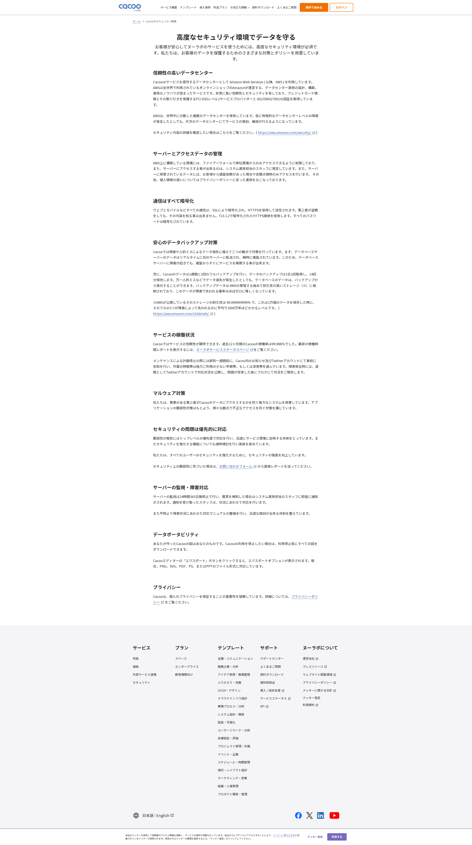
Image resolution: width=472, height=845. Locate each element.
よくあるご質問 (286, 7)
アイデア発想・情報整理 (234, 674)
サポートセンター (272, 658)
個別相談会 (267, 682)
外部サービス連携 (144, 674)
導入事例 (205, 7)
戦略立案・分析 (228, 666)
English (162, 815)
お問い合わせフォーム (235, 466)
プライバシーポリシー (317, 682)
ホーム (136, 21)
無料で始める (314, 7)
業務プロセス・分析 (231, 706)
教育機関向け (184, 674)
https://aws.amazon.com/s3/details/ (181, 313)
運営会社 (309, 658)
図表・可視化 (226, 722)
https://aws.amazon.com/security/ (284, 132)
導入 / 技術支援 (270, 690)
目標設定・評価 (228, 738)
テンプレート (188, 7)
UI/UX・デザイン (229, 690)
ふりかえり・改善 (229, 682)
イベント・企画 (228, 754)
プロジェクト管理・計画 (234, 746)
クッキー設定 (311, 698)
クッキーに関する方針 (317, 690)
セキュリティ (141, 682)
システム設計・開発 (231, 714)
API (262, 706)
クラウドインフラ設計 (232, 698)
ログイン (341, 7)
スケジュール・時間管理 (234, 762)
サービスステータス (273, 698)
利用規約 (309, 704)
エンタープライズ (187, 666)
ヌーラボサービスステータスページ (222, 349)
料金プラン (220, 7)
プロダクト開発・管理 (232, 794)
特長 (136, 658)
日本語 (147, 815)
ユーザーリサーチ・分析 (234, 730)
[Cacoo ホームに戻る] (130, 7)
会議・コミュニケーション (235, 658)
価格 (136, 666)
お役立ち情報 (238, 7)
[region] (236, 837)
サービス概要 (168, 7)
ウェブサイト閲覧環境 (317, 674)
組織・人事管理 (228, 786)
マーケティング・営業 (232, 778)
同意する (337, 837)
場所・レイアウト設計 (232, 770)
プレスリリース (313, 666)
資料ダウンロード (263, 7)
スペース (181, 658)
